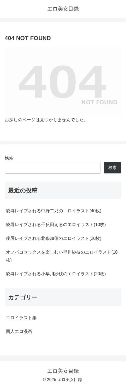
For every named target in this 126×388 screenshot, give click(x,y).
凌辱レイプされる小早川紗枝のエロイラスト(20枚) (56, 273)
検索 (9, 157)
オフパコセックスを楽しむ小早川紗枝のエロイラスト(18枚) (62, 255)
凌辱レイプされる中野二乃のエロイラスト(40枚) (53, 210)
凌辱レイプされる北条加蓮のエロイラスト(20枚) (53, 238)
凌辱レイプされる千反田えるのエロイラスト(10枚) (56, 224)
